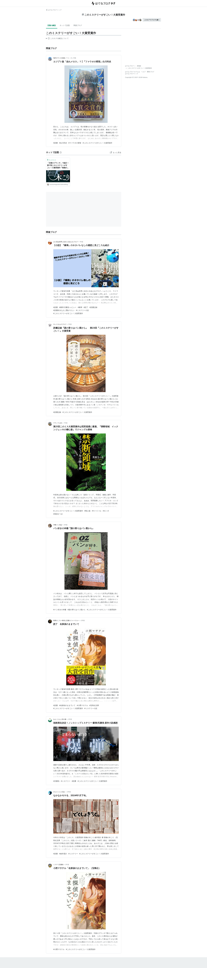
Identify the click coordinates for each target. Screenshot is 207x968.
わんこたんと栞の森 (59, 719)
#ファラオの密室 (74, 143)
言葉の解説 (51, 25)
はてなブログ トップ (54, 10)
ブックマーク (51, 160)
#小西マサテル (82, 705)
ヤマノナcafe (57, 423)
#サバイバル (96, 511)
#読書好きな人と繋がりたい (64, 310)
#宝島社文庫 (94, 705)
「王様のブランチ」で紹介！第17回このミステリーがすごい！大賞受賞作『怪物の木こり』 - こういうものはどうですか (58, 165)
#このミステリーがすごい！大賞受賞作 (97, 143)
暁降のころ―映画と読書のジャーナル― (66, 620)
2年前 (65, 525)
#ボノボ (106, 511)
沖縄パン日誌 (57, 525)
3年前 (70, 719)
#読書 (55, 143)
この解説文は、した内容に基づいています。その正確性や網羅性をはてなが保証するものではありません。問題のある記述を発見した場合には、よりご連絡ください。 (57, 38)
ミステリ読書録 (58, 864)
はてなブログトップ (131, 73)
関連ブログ (78, 25)
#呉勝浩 (56, 781)
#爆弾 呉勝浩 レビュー (67, 307)
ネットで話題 (65, 25)
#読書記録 (93, 307)
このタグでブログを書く (152, 20)
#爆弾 (80, 307)
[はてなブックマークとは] (61, 152)
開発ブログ (150, 72)
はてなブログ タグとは (132, 72)
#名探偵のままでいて (67, 705)
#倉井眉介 (63, 854)
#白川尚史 (63, 143)
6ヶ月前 (73, 58)
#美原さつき (58, 514)
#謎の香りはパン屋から (76, 610)
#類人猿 (87, 511)
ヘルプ (143, 72)
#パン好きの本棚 (59, 610)
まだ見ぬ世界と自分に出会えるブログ (65, 242)
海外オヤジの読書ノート (61, 58)
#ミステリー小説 (82, 310)
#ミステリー (65, 781)
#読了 (86, 307)
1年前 (81, 242)
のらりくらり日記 (59, 792)
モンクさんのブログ (59, 324)
